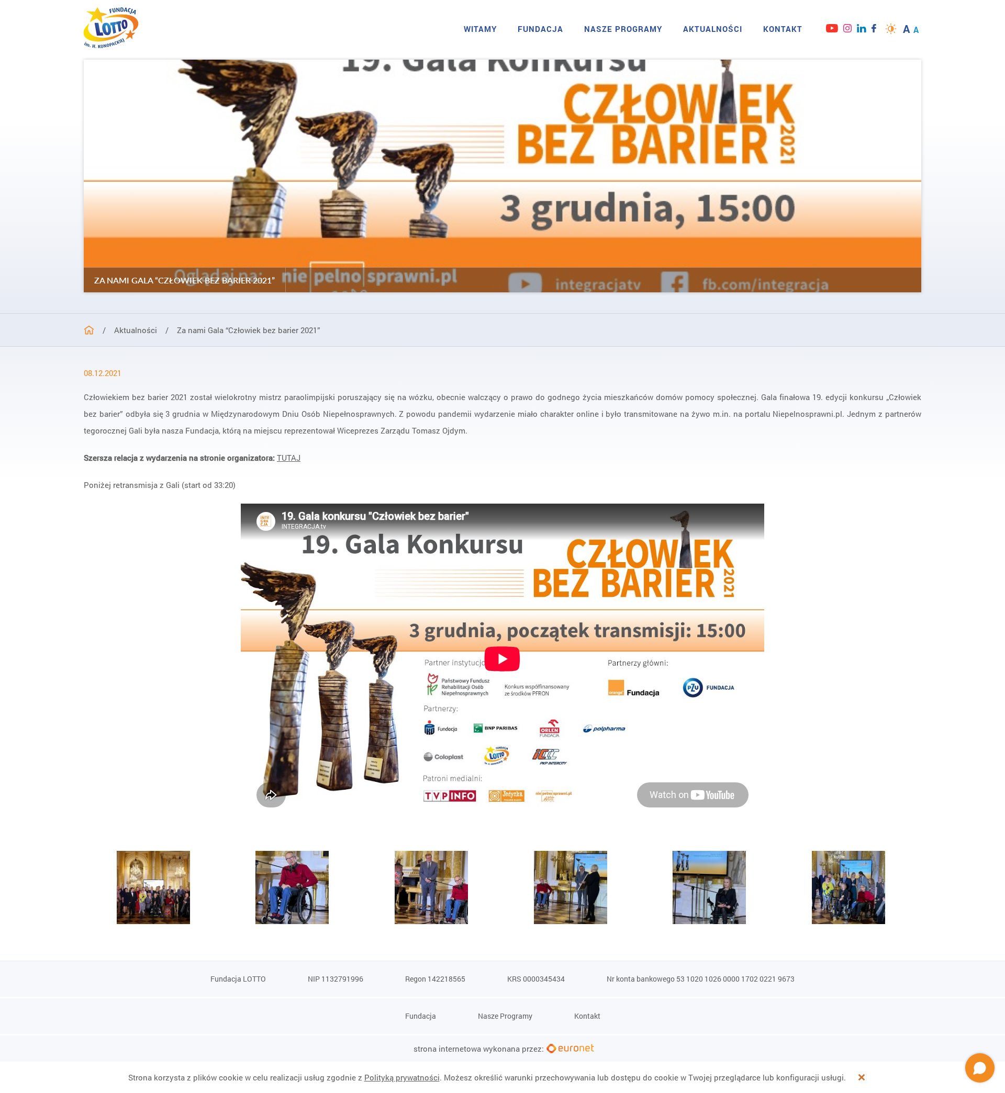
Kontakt (782, 29)
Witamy (480, 29)
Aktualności (712, 29)
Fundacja (540, 29)
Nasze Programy (623, 29)
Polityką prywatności (402, 1077)
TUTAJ (288, 457)
